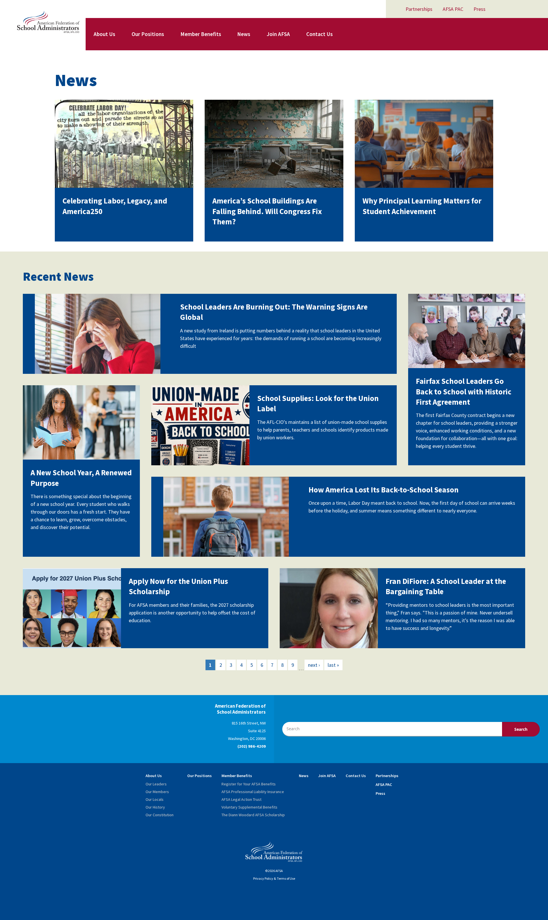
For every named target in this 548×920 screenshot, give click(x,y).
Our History (155, 807)
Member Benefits (200, 34)
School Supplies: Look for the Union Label (318, 403)
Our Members (157, 791)
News (243, 34)
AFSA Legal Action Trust (241, 799)
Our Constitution (160, 814)
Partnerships (419, 9)
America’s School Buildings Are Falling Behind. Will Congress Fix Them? (267, 211)
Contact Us (319, 34)
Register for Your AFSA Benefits (248, 784)
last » (333, 665)
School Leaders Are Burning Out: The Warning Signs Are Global (274, 312)
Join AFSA (278, 34)
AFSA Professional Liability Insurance (252, 791)
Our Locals (155, 799)
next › (314, 665)
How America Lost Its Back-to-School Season (384, 489)
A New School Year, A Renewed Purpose (81, 478)
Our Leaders (156, 784)
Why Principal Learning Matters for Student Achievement (421, 206)
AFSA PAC (453, 9)
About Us (104, 34)
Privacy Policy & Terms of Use (274, 878)
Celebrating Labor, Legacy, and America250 (115, 206)
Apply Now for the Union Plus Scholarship (178, 586)
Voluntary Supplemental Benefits (249, 807)
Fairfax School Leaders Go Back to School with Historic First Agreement (463, 391)
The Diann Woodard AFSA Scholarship (253, 814)
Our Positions (148, 34)
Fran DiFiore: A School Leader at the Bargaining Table (446, 586)
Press (479, 9)
